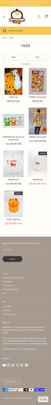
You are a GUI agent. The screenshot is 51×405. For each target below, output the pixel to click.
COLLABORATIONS (10, 289)
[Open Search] (4, 30)
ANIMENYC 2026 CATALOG (13, 277)
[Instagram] (8, 365)
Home (4, 38)
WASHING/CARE (9, 314)
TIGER (11, 38)
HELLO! (12, 259)
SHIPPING (7, 310)
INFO (5, 293)
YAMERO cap (38, 179)
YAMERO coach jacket (37, 137)
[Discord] (26, 365)
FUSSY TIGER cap (13, 219)
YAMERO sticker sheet (37, 97)
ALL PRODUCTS (9, 285)
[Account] (39, 15)
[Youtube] (4, 365)
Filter (14, 57)
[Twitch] (22, 365)
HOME (5, 274)
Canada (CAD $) (10, 382)
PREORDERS (7, 281)
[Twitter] (17, 365)
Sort (37, 57)
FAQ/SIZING (7, 306)
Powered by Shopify (26, 398)
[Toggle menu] (4, 16)
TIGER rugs (13, 97)
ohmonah (16, 398)
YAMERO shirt (13, 179)
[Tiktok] (13, 365)
